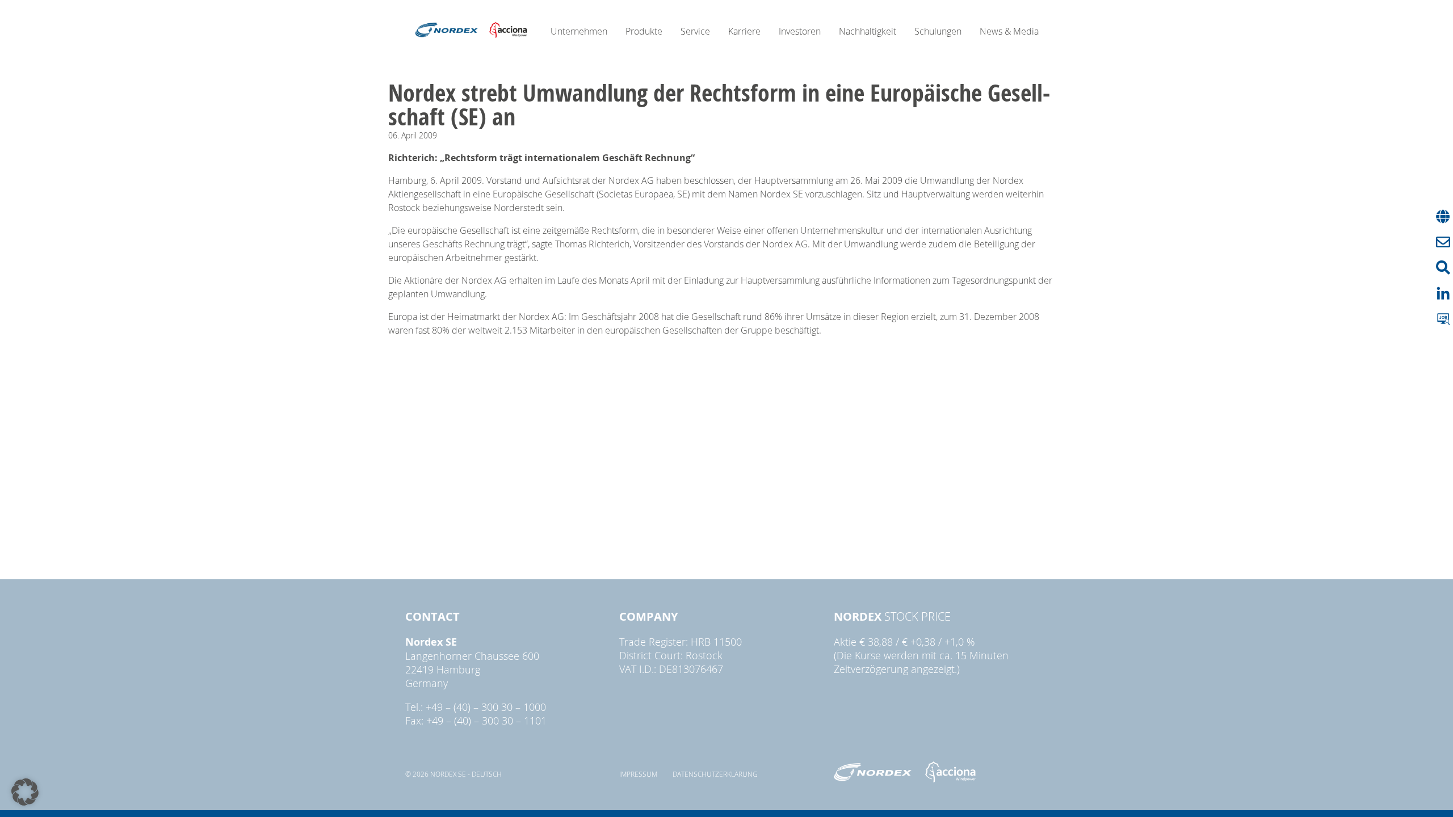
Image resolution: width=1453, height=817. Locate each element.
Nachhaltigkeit (867, 31)
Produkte (643, 31)
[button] (25, 792)
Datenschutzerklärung (715, 773)
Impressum (638, 773)
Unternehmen (579, 31)
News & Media (1009, 31)
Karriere (744, 31)
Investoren (800, 31)
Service (695, 31)
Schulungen (937, 31)
